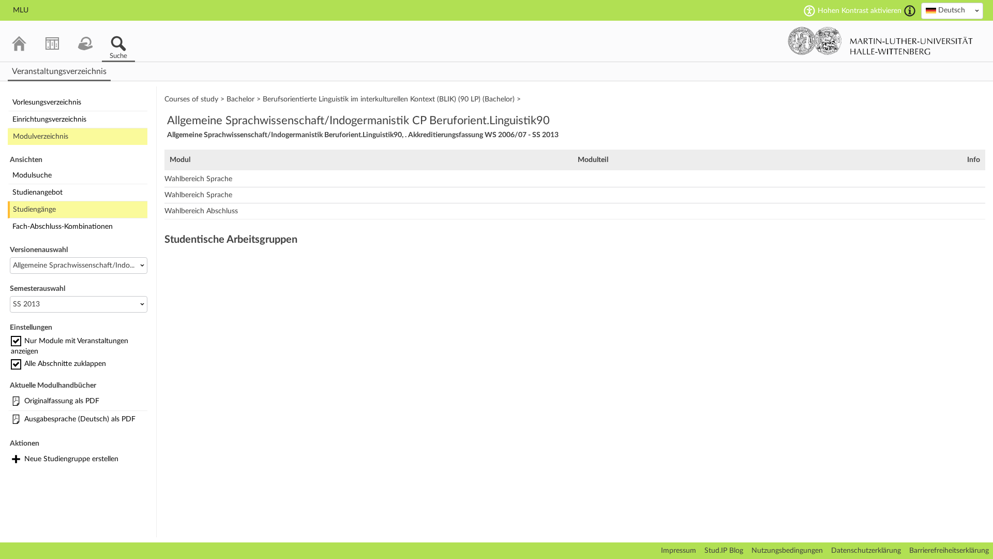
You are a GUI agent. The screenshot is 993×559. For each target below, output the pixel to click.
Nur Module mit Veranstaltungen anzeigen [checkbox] (69, 346)
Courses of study (191, 99)
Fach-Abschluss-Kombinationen (62, 226)
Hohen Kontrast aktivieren (859, 10)
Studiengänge (34, 209)
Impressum (678, 550)
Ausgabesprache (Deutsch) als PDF (80, 419)
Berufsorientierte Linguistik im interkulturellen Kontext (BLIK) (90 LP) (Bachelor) (389, 99)
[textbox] (952, 10)
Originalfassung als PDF (61, 401)
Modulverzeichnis (40, 136)
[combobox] (952, 11)
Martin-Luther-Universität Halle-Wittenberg (880, 41)
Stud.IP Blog (723, 550)
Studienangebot (37, 192)
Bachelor (240, 99)
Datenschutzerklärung (866, 550)
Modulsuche (32, 175)
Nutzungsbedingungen (787, 550)
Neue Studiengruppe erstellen (71, 459)
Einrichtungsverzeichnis (49, 119)
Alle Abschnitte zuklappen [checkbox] (65, 363)
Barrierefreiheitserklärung (949, 550)
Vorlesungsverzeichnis (46, 102)
